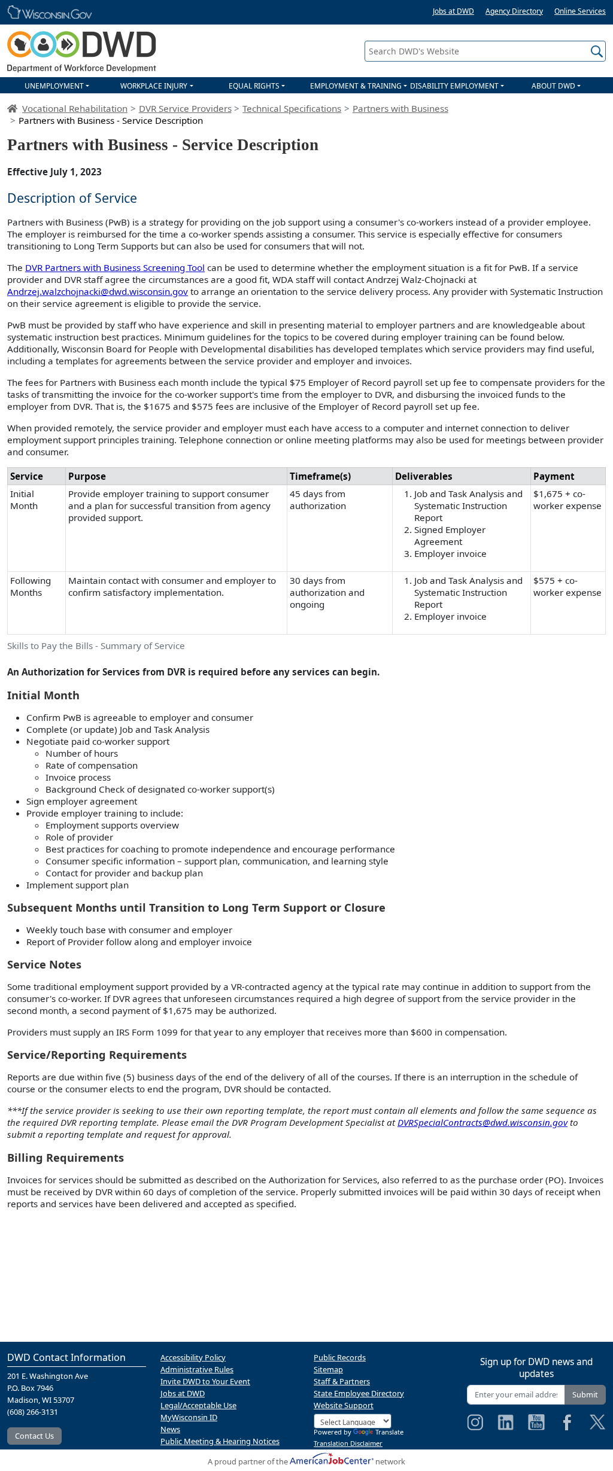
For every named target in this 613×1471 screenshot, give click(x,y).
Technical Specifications (291, 108)
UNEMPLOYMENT (54, 86)
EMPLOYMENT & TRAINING (356, 86)
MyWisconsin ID (188, 1417)
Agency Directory (514, 11)
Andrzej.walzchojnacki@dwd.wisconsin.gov (97, 291)
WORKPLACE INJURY (153, 86)
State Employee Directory (359, 1393)
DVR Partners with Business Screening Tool (115, 267)
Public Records (340, 1357)
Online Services (580, 11)
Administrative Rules (196, 1369)
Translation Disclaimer (348, 1443)
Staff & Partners (342, 1381)
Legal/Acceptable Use (198, 1405)
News (170, 1429)
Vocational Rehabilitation (75, 108)
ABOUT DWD (553, 86)
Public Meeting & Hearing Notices (220, 1441)
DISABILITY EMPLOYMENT (454, 86)
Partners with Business (400, 108)
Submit (585, 1394)
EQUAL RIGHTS (254, 86)
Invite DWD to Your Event (205, 1381)
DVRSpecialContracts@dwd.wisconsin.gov (482, 1122)
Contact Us (34, 1435)
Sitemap (328, 1369)
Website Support (344, 1405)
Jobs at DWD (453, 11)
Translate (389, 1431)
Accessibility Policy (193, 1357)
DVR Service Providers (185, 108)
